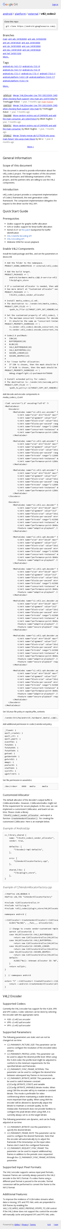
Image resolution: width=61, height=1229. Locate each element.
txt (49, 1224)
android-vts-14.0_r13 (12, 66)
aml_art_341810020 (12, 42)
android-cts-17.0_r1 (30, 73)
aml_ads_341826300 (37, 39)
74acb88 (7, 115)
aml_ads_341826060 (17, 39)
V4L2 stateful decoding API (19, 236)
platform (20, 13)
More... (6, 56)
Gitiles (17, 1224)
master (50, 101)
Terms (33, 1224)
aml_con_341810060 (31, 46)
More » (30, 146)
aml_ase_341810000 (31, 42)
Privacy (25, 1224)
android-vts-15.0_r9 (31, 66)
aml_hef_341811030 (12, 53)
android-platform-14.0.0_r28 (15, 77)
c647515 (7, 105)
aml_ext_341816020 (31, 50)
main (5, 39)
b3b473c (7, 125)
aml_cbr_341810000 (12, 46)
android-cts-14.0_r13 (12, 70)
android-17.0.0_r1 (47, 73)
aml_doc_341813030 (12, 50)
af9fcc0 (7, 95)
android (7, 13)
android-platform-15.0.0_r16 (15, 80)
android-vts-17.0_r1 (11, 73)
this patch (26, 229)
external (33, 13)
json (56, 1224)
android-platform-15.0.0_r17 (42, 77)
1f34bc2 (7, 135)
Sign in (55, 4)
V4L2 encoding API (15, 239)
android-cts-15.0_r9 (31, 70)
